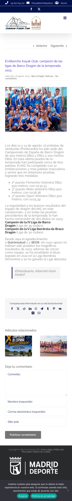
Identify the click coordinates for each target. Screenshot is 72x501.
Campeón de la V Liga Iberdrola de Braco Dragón (34, 237)
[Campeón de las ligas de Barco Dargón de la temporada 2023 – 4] (36, 88)
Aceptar (23, 496)
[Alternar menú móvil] (65, 18)
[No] (67, 490)
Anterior (41, 46)
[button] (7, 112)
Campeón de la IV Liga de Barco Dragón (28, 230)
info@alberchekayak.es (42, 3)
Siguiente (57, 46)
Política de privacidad (43, 496)
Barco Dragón (37, 76)
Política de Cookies (41, 458)
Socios (64, 3)
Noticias (49, 76)
